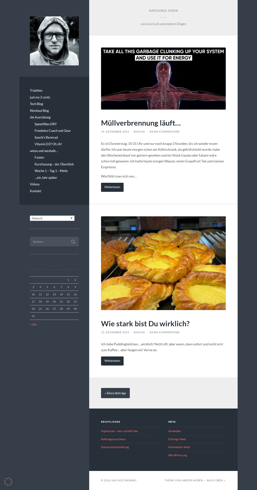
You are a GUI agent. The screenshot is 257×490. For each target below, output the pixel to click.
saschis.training (124, 480)
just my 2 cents (40, 97)
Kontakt (35, 191)
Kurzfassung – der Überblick (54, 164)
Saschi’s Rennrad (46, 137)
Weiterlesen (112, 187)
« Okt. (33, 324)
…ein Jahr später (46, 178)
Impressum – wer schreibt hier (119, 431)
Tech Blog (36, 104)
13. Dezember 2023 (115, 332)
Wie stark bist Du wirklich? (145, 323)
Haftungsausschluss (113, 439)
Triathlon (36, 90)
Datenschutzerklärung (115, 447)
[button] (8, 481)
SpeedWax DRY (46, 124)
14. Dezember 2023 (115, 131)
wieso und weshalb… (44, 151)
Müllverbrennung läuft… (141, 122)
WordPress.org (177, 455)
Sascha (139, 131)
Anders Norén (192, 480)
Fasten (39, 157)
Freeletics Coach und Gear (53, 131)
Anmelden (174, 431)
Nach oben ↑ (216, 480)
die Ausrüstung (40, 117)
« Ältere (115, 393)
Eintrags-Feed (177, 439)
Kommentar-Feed (179, 447)
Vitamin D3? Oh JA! (48, 144)
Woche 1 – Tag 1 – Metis (51, 171)
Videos (35, 184)
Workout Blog (39, 111)
